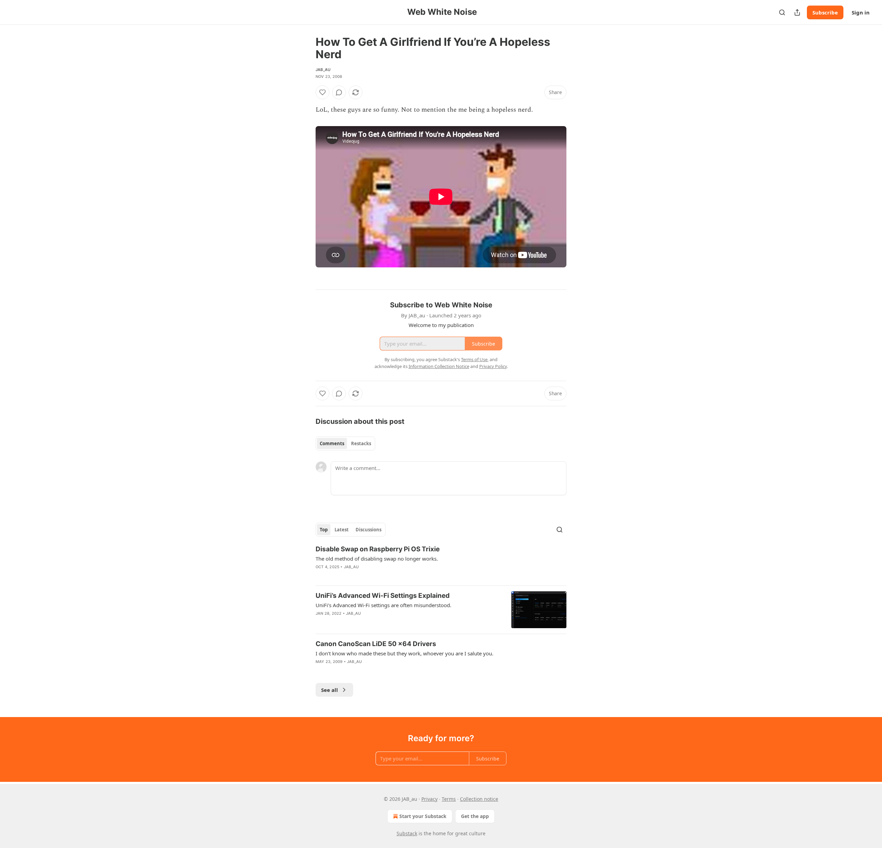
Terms (449, 799)
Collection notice (479, 799)
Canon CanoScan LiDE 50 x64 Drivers (376, 644)
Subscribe (825, 12)
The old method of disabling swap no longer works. (377, 558)
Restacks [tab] (361, 443)
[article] (441, 562)
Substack (407, 833)
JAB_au (323, 69)
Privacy (429, 799)
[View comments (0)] (339, 92)
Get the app (475, 816)
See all (329, 689)
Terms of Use (474, 359)
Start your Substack (423, 816)
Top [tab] (324, 530)
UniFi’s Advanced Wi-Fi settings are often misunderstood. (383, 605)
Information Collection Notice (439, 366)
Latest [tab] (342, 530)
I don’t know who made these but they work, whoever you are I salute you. (404, 653)
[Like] (322, 92)
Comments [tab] (332, 443)
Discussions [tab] (368, 530)
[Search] (782, 12)
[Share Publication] (797, 12)
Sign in (861, 12)
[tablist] (345, 443)
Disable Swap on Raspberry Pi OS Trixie (378, 549)
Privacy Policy (493, 366)
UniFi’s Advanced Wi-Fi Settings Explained (383, 596)
